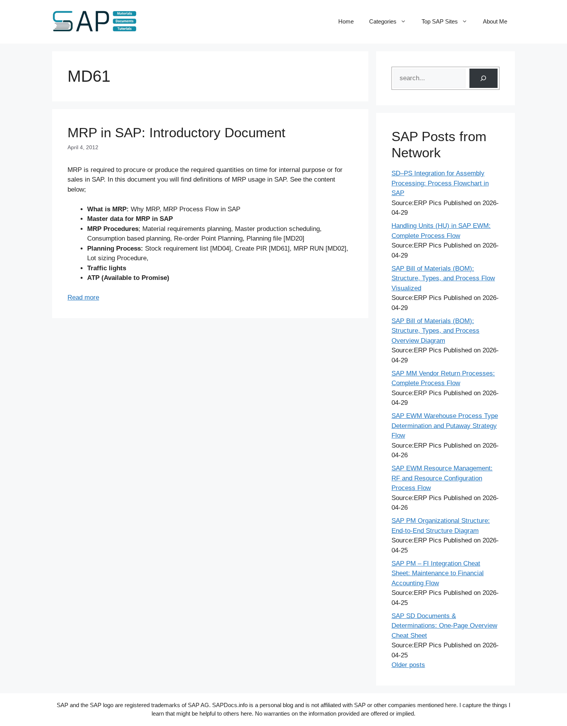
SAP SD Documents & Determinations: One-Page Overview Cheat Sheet (444, 625)
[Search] (483, 78)
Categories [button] (383, 21)
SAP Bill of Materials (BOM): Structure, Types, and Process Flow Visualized (443, 278)
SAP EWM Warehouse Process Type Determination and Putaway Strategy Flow (445, 425)
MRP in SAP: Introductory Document (176, 132)
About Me (495, 21)
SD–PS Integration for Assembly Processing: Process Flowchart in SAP (440, 183)
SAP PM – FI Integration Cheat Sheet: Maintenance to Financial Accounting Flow (438, 573)
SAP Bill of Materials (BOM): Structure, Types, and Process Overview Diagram (435, 330)
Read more (83, 297)
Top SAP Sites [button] (440, 21)
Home (346, 21)
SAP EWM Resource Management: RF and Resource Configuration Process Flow (442, 478)
